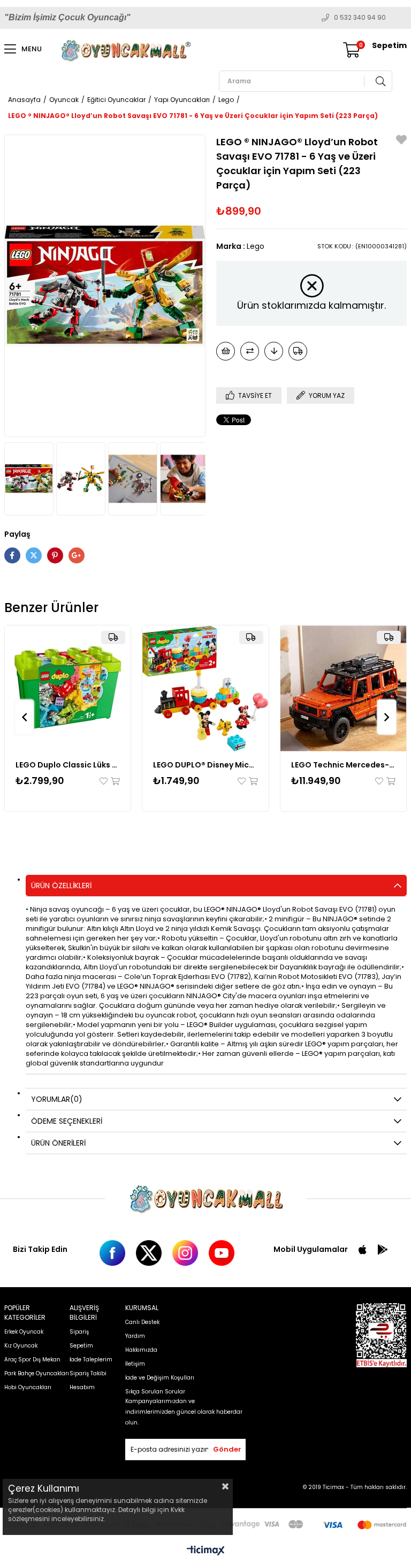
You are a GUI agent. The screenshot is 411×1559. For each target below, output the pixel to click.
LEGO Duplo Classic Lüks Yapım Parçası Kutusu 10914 (68, 764)
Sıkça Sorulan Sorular (155, 1392)
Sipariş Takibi (88, 1373)
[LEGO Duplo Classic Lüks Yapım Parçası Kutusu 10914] (68, 688)
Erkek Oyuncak (23, 1332)
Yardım (135, 1336)
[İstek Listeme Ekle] (225, 351)
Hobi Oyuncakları (27, 1387)
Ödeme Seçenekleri (66, 1121)
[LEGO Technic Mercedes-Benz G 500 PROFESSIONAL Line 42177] (343, 688)
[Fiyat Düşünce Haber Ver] (273, 351)
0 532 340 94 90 (360, 17)
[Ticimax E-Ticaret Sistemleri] (206, 1551)
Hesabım (82, 1387)
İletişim (135, 1364)
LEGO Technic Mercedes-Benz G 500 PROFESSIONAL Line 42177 (343, 764)
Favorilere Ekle (104, 781)
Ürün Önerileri (58, 1143)
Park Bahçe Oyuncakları (36, 1373)
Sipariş (79, 1332)
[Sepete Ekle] (114, 781)
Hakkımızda (141, 1350)
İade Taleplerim (91, 1360)
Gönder (227, 1449)
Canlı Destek (142, 1322)
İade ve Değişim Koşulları (159, 1378)
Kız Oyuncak (20, 1346)
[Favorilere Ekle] (401, 141)
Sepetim (81, 1346)
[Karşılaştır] (249, 351)
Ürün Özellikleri (61, 885)
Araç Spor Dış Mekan (32, 1360)
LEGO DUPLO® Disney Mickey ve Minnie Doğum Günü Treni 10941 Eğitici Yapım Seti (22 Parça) (205, 764)
